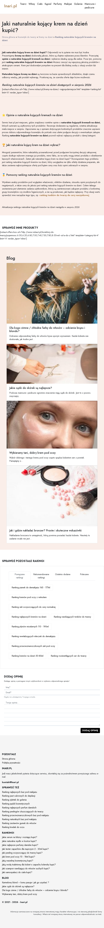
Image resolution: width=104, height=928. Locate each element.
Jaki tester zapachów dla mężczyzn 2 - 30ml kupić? (25, 849)
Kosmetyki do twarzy (27, 37)
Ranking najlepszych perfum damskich (19, 807)
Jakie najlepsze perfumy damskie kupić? (20, 845)
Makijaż (68, 4)
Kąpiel (48, 4)
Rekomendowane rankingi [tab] (41, 576)
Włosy (32, 4)
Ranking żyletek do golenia (14, 799)
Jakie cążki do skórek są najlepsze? (18, 886)
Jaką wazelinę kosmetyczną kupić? (17, 860)
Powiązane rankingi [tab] (20, 576)
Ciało (40, 4)
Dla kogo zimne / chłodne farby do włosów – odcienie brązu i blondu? (35, 890)
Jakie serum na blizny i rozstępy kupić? (19, 837)
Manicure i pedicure (90, 5)
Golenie (78, 4)
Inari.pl (10, 6)
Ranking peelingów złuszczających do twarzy (22, 811)
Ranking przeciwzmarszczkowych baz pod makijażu (25, 815)
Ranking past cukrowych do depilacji (18, 795)
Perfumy (57, 4)
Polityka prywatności (11, 762)
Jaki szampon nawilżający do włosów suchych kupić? (26, 868)
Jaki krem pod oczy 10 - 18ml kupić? (18, 856)
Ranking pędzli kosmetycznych (16, 803)
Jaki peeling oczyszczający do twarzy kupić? (22, 852)
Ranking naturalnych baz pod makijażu (19, 819)
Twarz (23, 4)
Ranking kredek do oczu (13, 827)
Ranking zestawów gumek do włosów (19, 823)
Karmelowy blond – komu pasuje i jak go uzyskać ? (25, 882)
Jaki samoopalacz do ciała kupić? (17, 872)
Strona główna (8, 37)
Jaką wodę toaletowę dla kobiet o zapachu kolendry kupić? (29, 864)
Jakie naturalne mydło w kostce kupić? (19, 841)
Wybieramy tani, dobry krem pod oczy (19, 894)
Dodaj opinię (90, 730)
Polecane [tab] (84, 574)
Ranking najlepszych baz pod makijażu (19, 792)
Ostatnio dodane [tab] (62, 574)
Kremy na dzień (46, 37)
